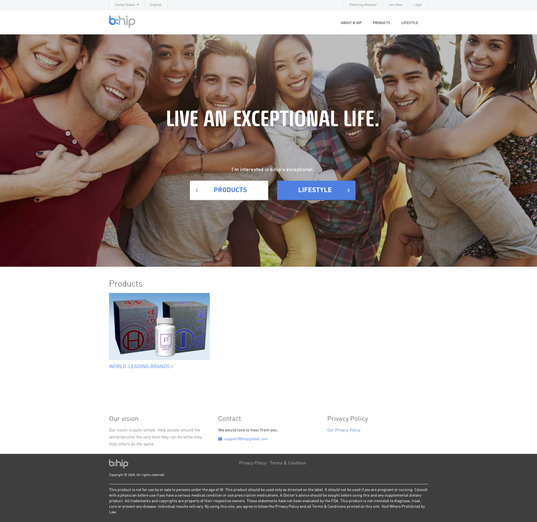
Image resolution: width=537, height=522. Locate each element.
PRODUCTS (230, 190)
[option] (159, 325)
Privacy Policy (252, 463)
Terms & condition (288, 463)
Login (418, 4)
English (156, 4)
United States (125, 4)
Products (381, 23)
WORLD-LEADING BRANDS (140, 366)
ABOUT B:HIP (351, 23)
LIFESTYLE (409, 23)
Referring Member (363, 4)
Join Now (395, 4)
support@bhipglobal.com (245, 439)
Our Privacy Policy (344, 430)
